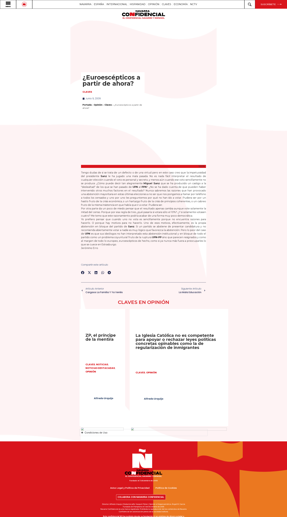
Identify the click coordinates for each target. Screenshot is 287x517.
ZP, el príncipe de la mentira (101, 337)
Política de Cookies (166, 488)
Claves (87, 92)
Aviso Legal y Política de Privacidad (129, 488)
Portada (87, 105)
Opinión (98, 105)
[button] (82, 272)
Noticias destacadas (100, 368)
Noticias (102, 364)
